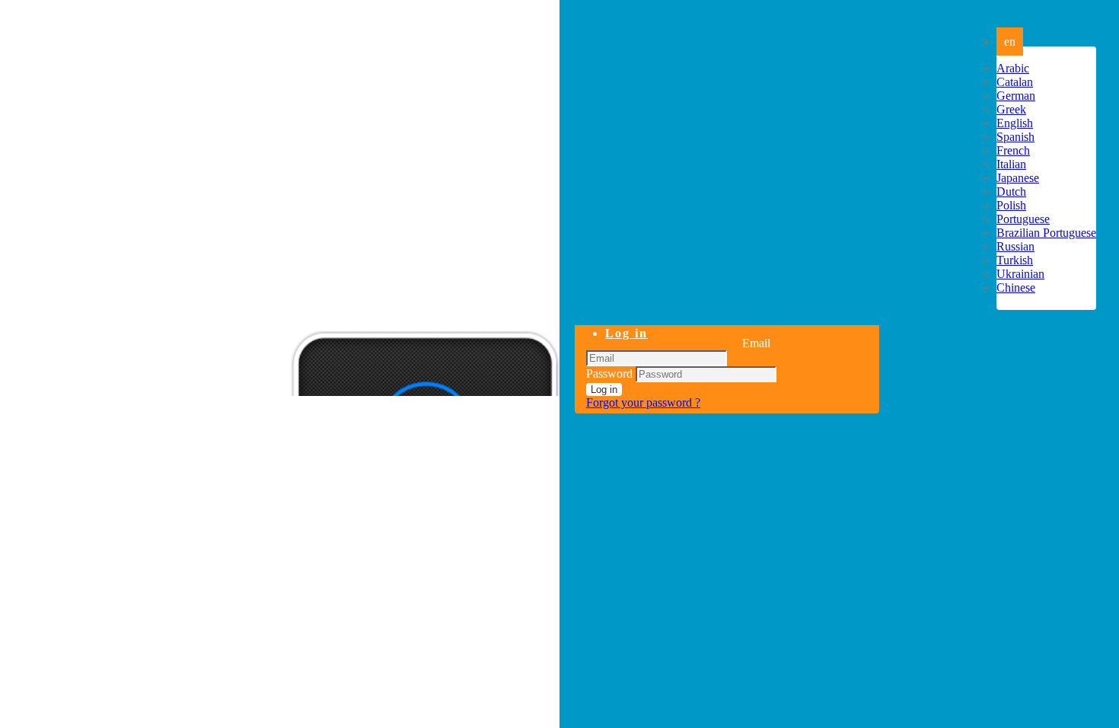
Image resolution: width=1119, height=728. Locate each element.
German (1015, 95)
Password (609, 373)
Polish (1011, 205)
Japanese (1017, 177)
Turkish (1014, 260)
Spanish (1015, 136)
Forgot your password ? (643, 402)
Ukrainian (1020, 273)
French (1013, 150)
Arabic (1012, 68)
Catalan (1014, 81)
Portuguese (1023, 218)
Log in (626, 333)
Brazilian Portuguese (1046, 232)
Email (756, 343)
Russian (1015, 246)
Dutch (1011, 191)
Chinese (1015, 287)
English (1014, 123)
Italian (1011, 164)
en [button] (1009, 41)
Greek (1011, 109)
